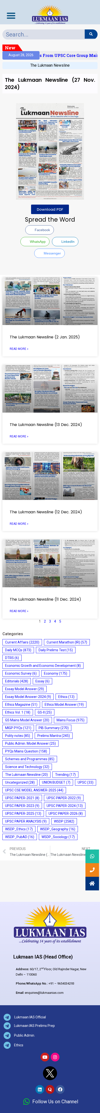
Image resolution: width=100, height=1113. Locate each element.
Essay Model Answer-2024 (28, 697)
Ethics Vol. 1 (17, 712)
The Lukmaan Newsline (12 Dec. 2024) (46, 512)
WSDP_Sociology (58, 837)
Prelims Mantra (53, 736)
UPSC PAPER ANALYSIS (26, 821)
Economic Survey (21, 673)
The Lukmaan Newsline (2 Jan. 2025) (45, 337)
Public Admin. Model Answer (30, 743)
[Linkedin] (39, 1089)
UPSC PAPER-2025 (23, 813)
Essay (42, 681)
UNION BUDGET (56, 782)
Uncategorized (20, 782)
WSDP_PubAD (19, 837)
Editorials (16, 681)
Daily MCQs (18, 650)
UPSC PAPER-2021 (22, 798)
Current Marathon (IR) (67, 642)
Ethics (66, 697)
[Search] (91, 34)
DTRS (12, 658)
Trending (65, 775)
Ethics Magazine (21, 704)
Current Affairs (22, 642)
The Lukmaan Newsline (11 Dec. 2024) (45, 599)
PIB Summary (54, 728)
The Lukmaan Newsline (50, 65)
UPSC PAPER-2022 (64, 798)
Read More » (19, 349)
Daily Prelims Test (56, 650)
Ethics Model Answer (64, 704)
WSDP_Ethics (19, 829)
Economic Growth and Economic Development (43, 666)
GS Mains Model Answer (27, 720)
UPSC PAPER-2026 (66, 813)
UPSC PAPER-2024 (65, 806)
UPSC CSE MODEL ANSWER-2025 (34, 790)
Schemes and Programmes (29, 759)
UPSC (85, 782)
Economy (55, 673)
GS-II (45, 712)
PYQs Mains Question (26, 751)
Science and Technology (27, 767)
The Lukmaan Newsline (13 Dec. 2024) (46, 424)
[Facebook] (60, 1089)
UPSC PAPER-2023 (22, 806)
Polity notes (17, 736)
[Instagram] (55, 1057)
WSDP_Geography (57, 829)
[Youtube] (45, 1057)
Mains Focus (70, 720)
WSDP (64, 821)
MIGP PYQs (18, 728)
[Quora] (50, 1089)
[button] (92, 883)
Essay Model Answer (24, 689)
